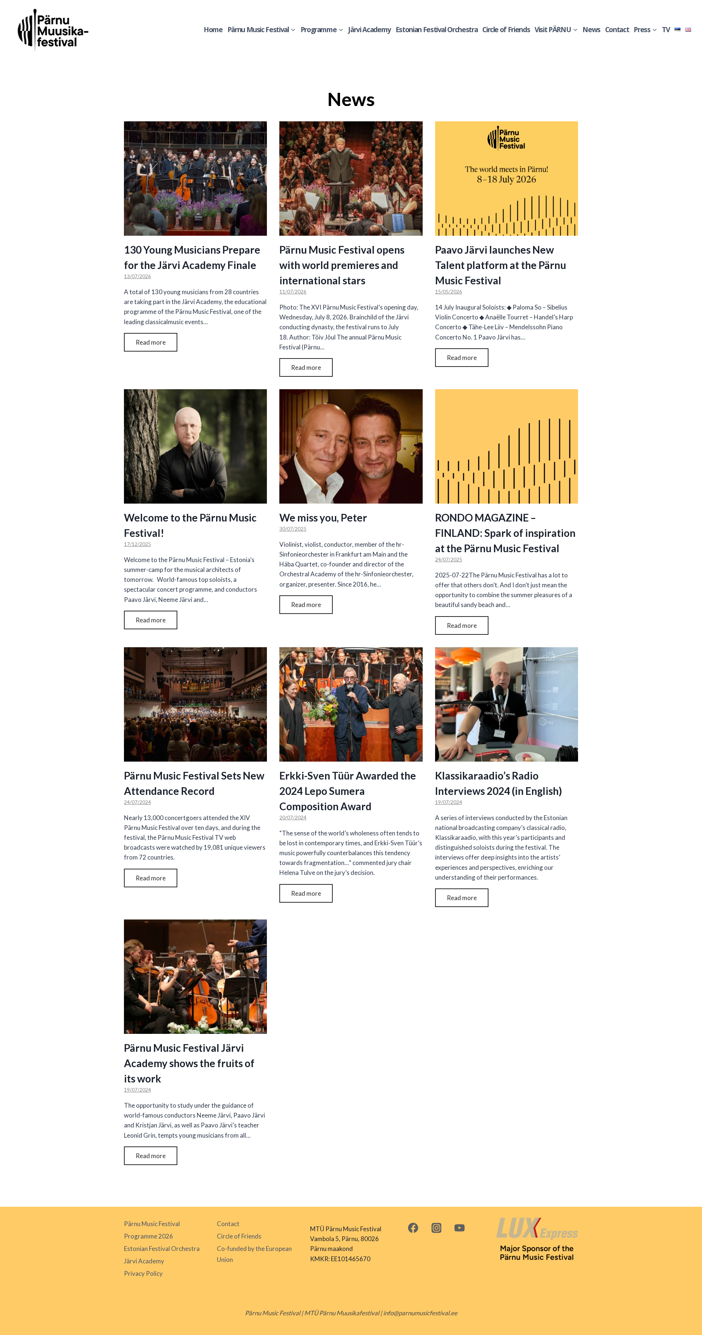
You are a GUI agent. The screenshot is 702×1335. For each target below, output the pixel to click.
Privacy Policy (143, 1273)
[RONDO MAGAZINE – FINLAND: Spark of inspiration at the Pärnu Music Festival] (506, 446)
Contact (617, 29)
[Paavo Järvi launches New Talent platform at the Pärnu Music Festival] (506, 178)
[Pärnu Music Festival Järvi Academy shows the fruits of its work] (195, 976)
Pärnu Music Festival (152, 1224)
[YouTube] (460, 1228)
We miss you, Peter (323, 517)
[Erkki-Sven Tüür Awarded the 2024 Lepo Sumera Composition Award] (350, 704)
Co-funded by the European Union (254, 1254)
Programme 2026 (148, 1236)
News (591, 29)
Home (213, 29)
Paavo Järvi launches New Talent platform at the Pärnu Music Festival (500, 265)
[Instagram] (436, 1228)
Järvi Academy (369, 29)
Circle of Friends (506, 29)
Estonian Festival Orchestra (437, 29)
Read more (151, 342)
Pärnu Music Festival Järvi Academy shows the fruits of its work (189, 1063)
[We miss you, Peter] (350, 446)
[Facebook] (413, 1228)
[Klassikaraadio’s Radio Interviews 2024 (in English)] (506, 704)
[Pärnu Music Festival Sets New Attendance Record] (195, 704)
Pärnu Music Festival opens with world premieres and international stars (341, 265)
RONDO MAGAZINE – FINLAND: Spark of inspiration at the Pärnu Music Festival (505, 532)
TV (665, 29)
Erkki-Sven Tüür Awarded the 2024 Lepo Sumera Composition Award (347, 790)
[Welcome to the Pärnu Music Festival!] (195, 446)
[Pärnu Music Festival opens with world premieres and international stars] (350, 178)
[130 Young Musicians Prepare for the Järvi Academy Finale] (195, 178)
